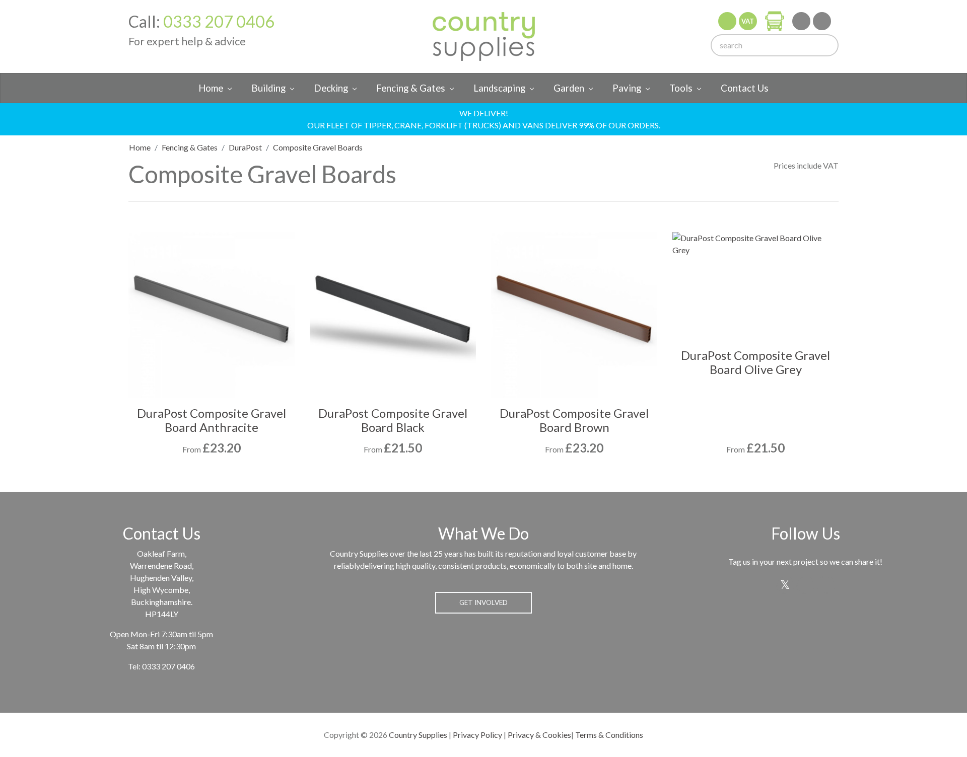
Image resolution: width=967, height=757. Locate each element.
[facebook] (822, 21)
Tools (681, 88)
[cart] (774, 20)
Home (210, 88)
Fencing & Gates (410, 88)
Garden (569, 88)
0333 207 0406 (218, 21)
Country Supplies (418, 734)
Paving (626, 88)
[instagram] (801, 21)
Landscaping (499, 88)
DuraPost (245, 147)
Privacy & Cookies (539, 734)
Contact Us (745, 88)
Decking (331, 88)
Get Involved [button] (483, 602)
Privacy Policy (477, 734)
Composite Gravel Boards (318, 147)
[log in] (727, 21)
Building (268, 88)
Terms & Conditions (609, 734)
